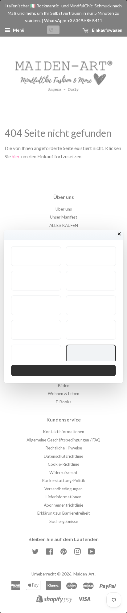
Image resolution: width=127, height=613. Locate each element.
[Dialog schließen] (119, 233)
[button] (36, 256)
